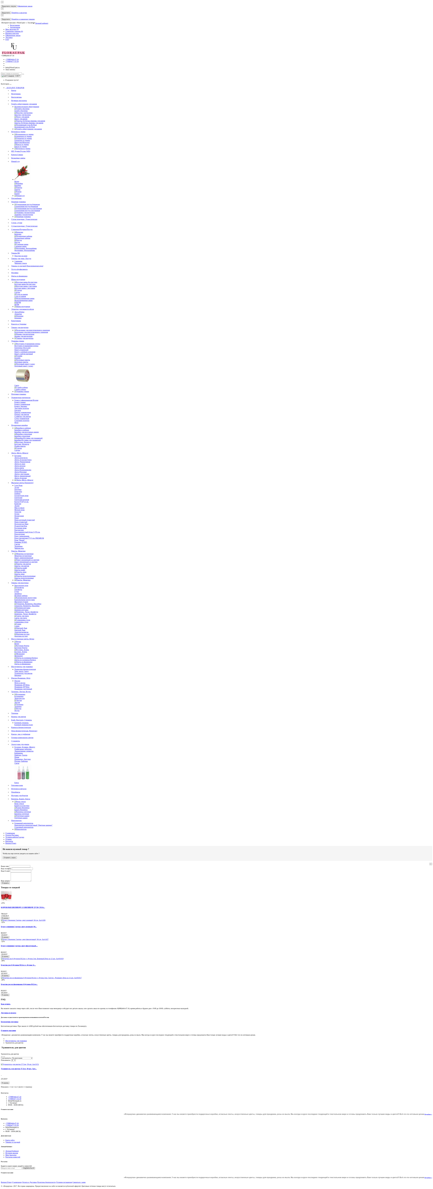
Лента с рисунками (21, 474)
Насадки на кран (20, 256)
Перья (16, 757)
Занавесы (18, 594)
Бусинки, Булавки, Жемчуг (24, 747)
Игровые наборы (21, 596)
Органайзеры (16, 198)
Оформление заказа (24, 6)
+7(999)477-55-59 (12, 61)
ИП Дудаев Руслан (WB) (20, 151)
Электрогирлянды (21, 632)
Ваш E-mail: (5, 871)
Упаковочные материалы (20, 398)
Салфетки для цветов (22, 416)
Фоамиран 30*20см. (22, 685)
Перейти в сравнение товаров (23, 19)
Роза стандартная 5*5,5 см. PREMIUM (29, 538)
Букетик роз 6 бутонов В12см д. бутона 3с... (18, 965)
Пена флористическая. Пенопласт (24, 731)
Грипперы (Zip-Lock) (22, 348)
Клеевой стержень (21, 723)
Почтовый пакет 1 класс (23, 366)
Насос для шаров (20, 119)
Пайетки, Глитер (20, 755)
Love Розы (18, 485)
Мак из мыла (19, 508)
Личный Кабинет (12, 1151)
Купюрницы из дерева (23, 136)
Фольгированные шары (23, 300)
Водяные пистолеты (19, 101)
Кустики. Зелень (20, 652)
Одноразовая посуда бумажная (26, 206)
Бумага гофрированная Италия (26, 400)
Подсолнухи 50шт (21, 524)
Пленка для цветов (21, 414)
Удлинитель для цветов (23, 673)
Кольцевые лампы (18, 158)
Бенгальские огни (21, 585)
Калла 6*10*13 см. (21, 502)
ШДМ (16, 304)
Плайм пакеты (20, 446)
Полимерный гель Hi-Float (24, 127)
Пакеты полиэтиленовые (24, 578)
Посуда (17, 242)
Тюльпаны (18, 546)
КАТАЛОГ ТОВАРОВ (14, 88)
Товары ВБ (15, 253)
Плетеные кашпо (21, 818)
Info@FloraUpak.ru (12, 68)
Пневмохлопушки (21, 610)
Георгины (18, 491)
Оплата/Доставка (12, 835)
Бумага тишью (20, 402)
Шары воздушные (18, 279)
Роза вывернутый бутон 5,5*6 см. (27, 532)
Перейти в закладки (19, 13)
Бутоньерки (18, 696)
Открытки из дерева (22, 140)
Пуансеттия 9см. (20, 526)
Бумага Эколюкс (20, 406)
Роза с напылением (21, 536)
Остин (16, 514)
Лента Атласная (20, 478)
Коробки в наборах (21, 430)
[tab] (216, 1004)
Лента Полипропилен (22, 470)
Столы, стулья (16, 223)
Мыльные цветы (22, 483)
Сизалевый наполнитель (23, 827)
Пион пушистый (20, 522)
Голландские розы (21, 496)
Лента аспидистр (21, 458)
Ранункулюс (19, 530)
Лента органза (19, 466)
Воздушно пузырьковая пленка (26, 346)
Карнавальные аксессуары (24, 600)
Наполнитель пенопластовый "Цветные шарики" (33, 825)
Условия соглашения (64, 1182)
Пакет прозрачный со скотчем (25, 562)
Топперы (14, 713)
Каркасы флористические (21, 727)
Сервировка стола (21, 622)
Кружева (17, 456)
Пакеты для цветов (21, 566)
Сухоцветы (15, 741)
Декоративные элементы (23, 751)
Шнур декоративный (22, 476)
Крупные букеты (20, 648)
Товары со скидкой (27, 266)
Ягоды (17, 711)
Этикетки (18, 314)
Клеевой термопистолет (23, 725)
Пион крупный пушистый (24, 520)
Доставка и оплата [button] (8, 1013)
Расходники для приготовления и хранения (31, 332)
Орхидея (17, 512)
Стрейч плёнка (20, 389)
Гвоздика (17, 489)
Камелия (17, 504)
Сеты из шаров (20, 296)
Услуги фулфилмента (19, 269)
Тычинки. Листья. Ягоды (21, 692)
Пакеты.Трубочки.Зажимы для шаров (28, 123)
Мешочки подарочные (23, 556)
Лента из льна (19, 464)
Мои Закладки (10, 1155)
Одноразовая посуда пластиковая (27, 210)
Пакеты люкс (19, 574)
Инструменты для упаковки (22, 667)
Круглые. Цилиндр (21, 444)
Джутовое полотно (21, 408)
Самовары (18, 261)
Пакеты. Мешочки (18, 551)
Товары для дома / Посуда (21, 258)
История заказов (11, 1153)
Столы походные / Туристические (24, 219)
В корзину (5, 918)
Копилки (17, 234)
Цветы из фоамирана (19, 276)
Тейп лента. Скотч (21, 671)
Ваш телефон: (6, 869)
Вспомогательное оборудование (26, 107)
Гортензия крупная (21, 500)
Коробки (17, 185)
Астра (16, 487)
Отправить (5, 883)
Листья (17, 702)
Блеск (16, 783)
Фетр (16, 423)
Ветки (16, 181)
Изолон (17, 681)
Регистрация (15, 25)
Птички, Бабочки (21, 761)
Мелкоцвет (18, 656)
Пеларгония (19, 516)
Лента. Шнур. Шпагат (19, 453)
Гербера (17, 494)
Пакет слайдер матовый (23, 354)
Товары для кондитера (19, 327)
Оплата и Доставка (29, 1182)
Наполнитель (16, 820)
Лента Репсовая (20, 472)
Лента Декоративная (22, 462)
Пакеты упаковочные (22, 412)
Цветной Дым (19, 630)
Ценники (18, 318)
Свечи (16, 763)
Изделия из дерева (18, 132)
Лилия (16, 506)
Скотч (16, 385)
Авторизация (15, 27)
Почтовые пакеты (21, 362)
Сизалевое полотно (21, 420)
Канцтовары (16, 321)
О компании (10, 833)
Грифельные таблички (23, 749)
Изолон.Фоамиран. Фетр (20, 678)
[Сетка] (4, 1056)
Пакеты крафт (19, 570)
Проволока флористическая (25, 669)
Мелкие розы (19, 510)
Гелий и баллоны (21, 111)
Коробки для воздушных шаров (26, 432)
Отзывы (8, 839)
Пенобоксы (15, 792)
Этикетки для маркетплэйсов (22, 309)
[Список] (2, 1056)
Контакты (9, 841)
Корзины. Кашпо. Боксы (20, 799)
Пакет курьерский (21, 350)
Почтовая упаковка (18, 394)
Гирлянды (18, 590)
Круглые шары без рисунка (24, 284)
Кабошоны (18, 753)
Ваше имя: (5, 866)
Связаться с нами (79, 1182)
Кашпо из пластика (21, 806)
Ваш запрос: (5, 881)
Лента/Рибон (19, 312)
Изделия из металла (18, 789)
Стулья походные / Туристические (24, 226)
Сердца (17, 292)
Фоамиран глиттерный (23, 689)
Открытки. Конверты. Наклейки (26, 606)
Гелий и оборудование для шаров (24, 104)
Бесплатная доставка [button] (9, 1022)
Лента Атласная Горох (23, 460)
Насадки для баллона (22, 115)
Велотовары (16, 94)
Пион (16, 518)
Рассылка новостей (12, 1157)
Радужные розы (20, 528)
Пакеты (17, 190)
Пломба (17, 358)
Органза (17, 410)
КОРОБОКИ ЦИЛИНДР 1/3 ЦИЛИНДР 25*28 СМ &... (23, 907)
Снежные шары (20, 246)
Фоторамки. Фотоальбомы (24, 250)
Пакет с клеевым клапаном (24, 352)
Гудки (16, 592)
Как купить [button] (5, 1004)
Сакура (17, 544)
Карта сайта (10, 1140)
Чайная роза (19, 548)
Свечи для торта (20, 618)
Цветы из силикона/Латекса (25, 660)
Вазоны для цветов (18, 717)
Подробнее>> (428, 1114)
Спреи (16, 626)
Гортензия (18, 498)
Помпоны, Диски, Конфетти (25, 614)
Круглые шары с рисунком (24, 288)
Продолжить (6, 13)
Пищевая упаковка (18, 202)
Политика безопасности (46, 1182)
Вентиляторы (16, 97)
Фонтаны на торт (21, 636)
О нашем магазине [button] (8, 1030)
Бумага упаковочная (22, 404)
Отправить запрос (10, 857)
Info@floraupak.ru (14, 1101)
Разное (17, 194)
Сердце (17, 450)
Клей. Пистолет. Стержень (21, 720)
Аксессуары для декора (20, 744)
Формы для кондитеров (23, 336)
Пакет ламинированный (23, 558)
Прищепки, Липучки (22, 759)
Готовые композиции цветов (22, 738)
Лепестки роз (19, 698)
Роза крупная (19, 534)
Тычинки (18, 706)
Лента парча (19, 468)
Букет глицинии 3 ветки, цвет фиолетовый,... (19, 946)
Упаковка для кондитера (23, 215)
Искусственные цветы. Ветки (22, 639)
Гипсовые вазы (17, 785)
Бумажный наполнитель (23, 823)
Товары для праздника (20, 583)
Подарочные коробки (19, 425)
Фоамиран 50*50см (21, 687)
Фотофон (14, 273)
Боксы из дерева (20, 146)
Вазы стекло (19, 804)
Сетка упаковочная (21, 418)
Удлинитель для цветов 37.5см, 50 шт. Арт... (19, 1069)
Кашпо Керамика (21, 810)
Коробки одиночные (22, 436)
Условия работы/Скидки (14, 837)
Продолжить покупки (9, 6)
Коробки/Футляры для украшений (27, 440)
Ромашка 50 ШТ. (20, 542)
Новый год (15, 161)
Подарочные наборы (22, 238)
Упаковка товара (17, 341)
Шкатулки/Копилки (22, 142)
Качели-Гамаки (17, 155)
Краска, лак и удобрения (20, 734)
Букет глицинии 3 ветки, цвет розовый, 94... (19, 927)
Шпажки (17, 675)
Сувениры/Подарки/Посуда (21, 229)
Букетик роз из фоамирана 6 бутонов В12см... (19, 984)
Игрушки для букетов (19, 795)
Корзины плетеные (21, 814)
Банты (13, 90)
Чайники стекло (20, 263)
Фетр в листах (19, 683)
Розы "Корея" (19, 540)
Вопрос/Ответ (10, 843)
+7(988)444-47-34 (12, 59)
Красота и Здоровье (18, 324)
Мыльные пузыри (21, 602)
